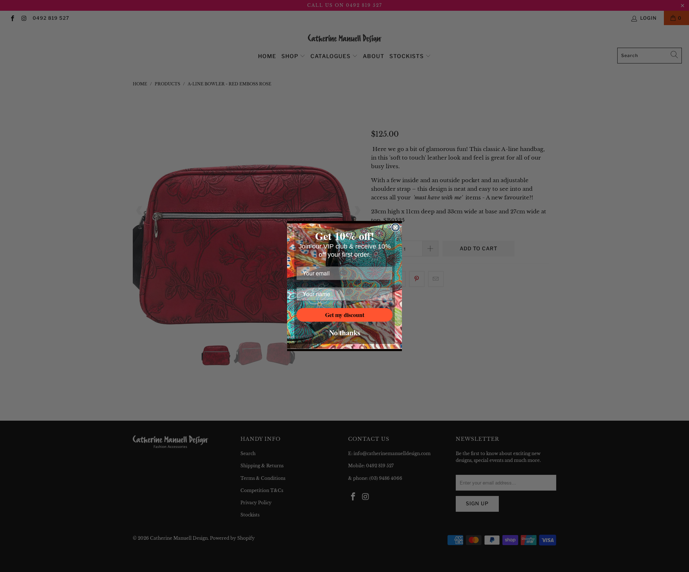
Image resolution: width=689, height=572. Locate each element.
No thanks (344, 332)
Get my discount (344, 315)
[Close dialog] (395, 227)
